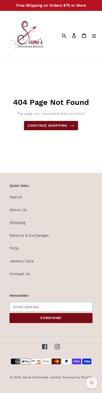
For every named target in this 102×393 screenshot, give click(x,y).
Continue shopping (47, 125)
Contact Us (19, 274)
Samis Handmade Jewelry (42, 377)
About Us (18, 210)
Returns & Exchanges (29, 235)
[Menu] (94, 35)
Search (15, 197)
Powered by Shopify (77, 377)
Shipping (17, 222)
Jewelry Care (21, 261)
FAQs (14, 248)
